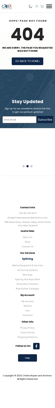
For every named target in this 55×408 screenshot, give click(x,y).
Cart (27, 310)
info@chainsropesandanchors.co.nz (28, 217)
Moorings (27, 274)
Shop (27, 241)
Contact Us (27, 246)
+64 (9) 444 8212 (27, 213)
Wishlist (27, 305)
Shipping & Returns (27, 337)
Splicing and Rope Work (27, 279)
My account (27, 301)
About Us (27, 237)
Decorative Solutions (27, 284)
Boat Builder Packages (27, 288)
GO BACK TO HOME (27, 61)
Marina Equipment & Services (27, 265)
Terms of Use (27, 332)
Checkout (28, 315)
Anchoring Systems (27, 270)
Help (27, 357)
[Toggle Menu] (49, 6)
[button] (23, 166)
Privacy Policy (27, 327)
